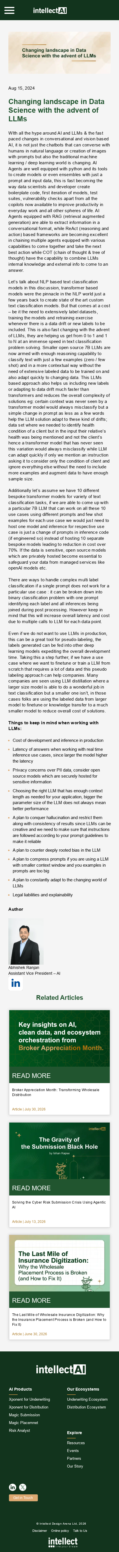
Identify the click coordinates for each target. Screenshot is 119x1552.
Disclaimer (39, 1531)
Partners (74, 1458)
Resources (76, 1442)
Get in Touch (23, 1498)
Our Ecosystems (83, 1389)
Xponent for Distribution (28, 1407)
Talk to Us (80, 1531)
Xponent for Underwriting (29, 1399)
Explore (74, 1432)
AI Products (20, 1389)
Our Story (75, 1466)
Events (73, 1450)
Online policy (60, 1531)
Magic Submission (24, 1415)
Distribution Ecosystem (86, 1407)
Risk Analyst (19, 1430)
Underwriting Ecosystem (87, 1399)
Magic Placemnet (23, 1422)
